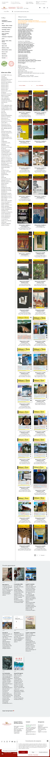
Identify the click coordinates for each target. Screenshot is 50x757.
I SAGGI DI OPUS (6, 139)
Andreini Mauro (44, 522)
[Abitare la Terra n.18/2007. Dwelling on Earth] (40, 448)
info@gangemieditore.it (31, 731)
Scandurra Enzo (28, 345)
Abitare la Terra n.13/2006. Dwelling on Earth (24, 404)
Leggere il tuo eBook (29, 3)
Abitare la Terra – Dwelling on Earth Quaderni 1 (24, 113)
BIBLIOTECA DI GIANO (6, 95)
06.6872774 (33, 727)
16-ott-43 (3, 76)
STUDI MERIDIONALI (5, 217)
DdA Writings (4, 114)
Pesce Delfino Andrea (40, 404)
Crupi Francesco (24, 200)
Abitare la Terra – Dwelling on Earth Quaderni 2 (24, 168)
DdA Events (3, 112)
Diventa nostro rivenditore (40, 3)
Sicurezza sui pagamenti (41, 725)
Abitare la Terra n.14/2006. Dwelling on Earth (40, 401)
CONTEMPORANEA (6, 110)
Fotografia (4, 43)
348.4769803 (32, 728)
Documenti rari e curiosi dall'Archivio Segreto (6, 122)
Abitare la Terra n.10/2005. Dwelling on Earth (40, 342)
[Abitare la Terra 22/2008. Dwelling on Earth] (40, 241)
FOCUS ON (6, 125)
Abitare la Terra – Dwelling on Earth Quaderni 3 (40, 168)
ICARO (2, 140)
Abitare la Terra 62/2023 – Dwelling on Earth (25, 282)
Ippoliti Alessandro (26, 312)
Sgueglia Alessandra (24, 522)
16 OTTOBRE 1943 (6, 75)
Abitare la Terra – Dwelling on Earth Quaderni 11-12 (24, 142)
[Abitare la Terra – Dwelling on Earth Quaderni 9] (24, 242)
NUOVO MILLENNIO (6, 166)
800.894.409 (28, 726)
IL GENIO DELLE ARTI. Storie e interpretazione (6, 143)
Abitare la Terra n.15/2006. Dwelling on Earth (24, 432)
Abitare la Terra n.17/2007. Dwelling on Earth (24, 460)
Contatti (3, 3)
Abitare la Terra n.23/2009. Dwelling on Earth (24, 546)
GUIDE (2, 129)
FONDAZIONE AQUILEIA (6, 125)
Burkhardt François (24, 285)
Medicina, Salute (5, 47)
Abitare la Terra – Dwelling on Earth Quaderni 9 (24, 254)
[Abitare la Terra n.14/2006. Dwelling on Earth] (40, 389)
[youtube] (12, 741)
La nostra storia (5, 2)
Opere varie (4, 45)
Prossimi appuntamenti (8, 565)
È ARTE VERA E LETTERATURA (4, 123)
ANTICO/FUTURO (6, 80)
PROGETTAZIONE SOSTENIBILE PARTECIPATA (6, 184)
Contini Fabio (44, 493)
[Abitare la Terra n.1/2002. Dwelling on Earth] (24, 327)
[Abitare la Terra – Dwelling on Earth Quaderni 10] (40, 100)
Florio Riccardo (43, 494)
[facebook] (2, 741)
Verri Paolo (39, 172)
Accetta (23, 752)
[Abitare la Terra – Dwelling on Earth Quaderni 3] (40, 156)
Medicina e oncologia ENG (6, 159)
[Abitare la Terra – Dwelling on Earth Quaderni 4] (24, 184)
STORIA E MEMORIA (6, 210)
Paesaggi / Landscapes (6, 171)
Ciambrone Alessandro (23, 172)
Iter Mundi (3, 148)
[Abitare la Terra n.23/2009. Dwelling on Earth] (24, 534)
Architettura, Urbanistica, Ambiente (7, 21)
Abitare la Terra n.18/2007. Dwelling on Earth (40, 460)
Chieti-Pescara (4, 102)
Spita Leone (44, 285)
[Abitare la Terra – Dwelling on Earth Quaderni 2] (24, 156)
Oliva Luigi (23, 314)
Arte (3, 23)
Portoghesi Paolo (26, 114)
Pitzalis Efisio (23, 115)
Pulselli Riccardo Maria (40, 463)
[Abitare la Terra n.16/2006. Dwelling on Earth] (40, 420)
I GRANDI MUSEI (4, 134)
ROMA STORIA (4, 199)
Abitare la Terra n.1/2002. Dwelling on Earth (25, 342)
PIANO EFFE (3, 177)
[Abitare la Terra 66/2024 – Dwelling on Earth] (40, 298)
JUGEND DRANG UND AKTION (5, 151)
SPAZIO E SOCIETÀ (6, 205)
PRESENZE (5, 181)
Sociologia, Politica (6, 29)
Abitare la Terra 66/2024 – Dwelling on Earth (40, 310)
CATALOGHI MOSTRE (5, 99)
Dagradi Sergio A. (40, 376)
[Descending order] (32, 85)
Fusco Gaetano (44, 435)
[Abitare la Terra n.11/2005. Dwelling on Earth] (24, 359)
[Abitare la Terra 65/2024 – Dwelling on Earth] (24, 298)
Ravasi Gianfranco (25, 284)
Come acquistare (29, 2)
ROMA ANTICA (6, 197)
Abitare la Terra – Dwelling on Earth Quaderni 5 (40, 197)
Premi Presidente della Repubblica (6, 179)
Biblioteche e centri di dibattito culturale (41, 2)
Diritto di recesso (41, 728)
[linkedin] (14, 741)
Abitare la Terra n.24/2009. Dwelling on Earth (40, 547)
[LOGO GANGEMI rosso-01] (4, 6)
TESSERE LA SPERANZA (6, 223)
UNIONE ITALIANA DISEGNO (5, 226)
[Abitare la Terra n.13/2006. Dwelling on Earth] (24, 390)
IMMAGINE (3, 144)
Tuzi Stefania (28, 376)
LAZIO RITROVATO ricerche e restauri (6, 153)
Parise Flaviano (43, 550)
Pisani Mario (26, 283)
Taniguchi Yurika (25, 229)
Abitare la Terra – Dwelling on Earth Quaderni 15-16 (40, 142)
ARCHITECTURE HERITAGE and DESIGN (6, 83)
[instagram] (7, 741)
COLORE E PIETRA (6, 109)
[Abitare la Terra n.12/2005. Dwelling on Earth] (40, 359)
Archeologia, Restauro (6, 27)
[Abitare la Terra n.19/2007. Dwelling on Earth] (24, 476)
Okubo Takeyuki (24, 116)
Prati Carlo (43, 284)
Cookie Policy (30, 754)
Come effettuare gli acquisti (42, 730)
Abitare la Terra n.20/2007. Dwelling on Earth (24, 519)
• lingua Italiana (20, 8)
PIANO (2, 176)
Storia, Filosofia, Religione (5, 34)
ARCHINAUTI (6, 81)
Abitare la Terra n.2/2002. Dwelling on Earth (40, 491)
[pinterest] (9, 741)
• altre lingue (25, 8)
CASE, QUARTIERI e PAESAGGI (5, 99)
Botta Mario (24, 463)
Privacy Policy (35, 754)
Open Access (4, 55)
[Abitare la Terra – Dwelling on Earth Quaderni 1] (24, 100)
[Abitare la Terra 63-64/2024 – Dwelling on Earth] (40, 269)
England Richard (37, 494)
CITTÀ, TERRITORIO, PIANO (7, 106)
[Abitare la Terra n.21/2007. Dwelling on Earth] (40, 506)
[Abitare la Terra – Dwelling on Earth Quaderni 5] (40, 184)
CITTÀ (2, 103)
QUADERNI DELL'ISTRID (6, 189)
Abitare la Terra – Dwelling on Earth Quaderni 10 (40, 113)
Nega (33, 752)
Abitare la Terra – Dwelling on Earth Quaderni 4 (24, 197)
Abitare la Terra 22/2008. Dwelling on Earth (40, 253)
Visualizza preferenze (43, 752)
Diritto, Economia (5, 31)
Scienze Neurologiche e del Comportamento (6, 202)
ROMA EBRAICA (6, 198)
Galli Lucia (40, 256)
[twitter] (4, 741)
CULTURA (3, 111)
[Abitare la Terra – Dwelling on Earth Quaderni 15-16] (40, 129)
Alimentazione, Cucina (7, 49)
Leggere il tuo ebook (42, 731)
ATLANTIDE (6, 94)
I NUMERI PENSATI (5, 135)
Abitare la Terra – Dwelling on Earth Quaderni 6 (24, 226)
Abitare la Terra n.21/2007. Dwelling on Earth (40, 519)
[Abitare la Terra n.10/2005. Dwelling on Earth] (40, 327)
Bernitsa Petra (23, 435)
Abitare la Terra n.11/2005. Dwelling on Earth (24, 373)
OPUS (2, 168)
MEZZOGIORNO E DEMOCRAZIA (5, 165)
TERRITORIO (3, 222)
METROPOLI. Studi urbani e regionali (6, 163)
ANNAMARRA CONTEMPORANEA (5, 78)
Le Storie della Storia (5, 155)
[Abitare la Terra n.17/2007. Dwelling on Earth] (24, 448)
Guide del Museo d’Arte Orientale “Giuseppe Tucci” (6, 132)
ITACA (6, 148)
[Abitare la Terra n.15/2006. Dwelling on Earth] (24, 420)
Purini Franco (24, 491)
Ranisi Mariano (44, 345)
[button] (47, 741)
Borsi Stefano (39, 493)
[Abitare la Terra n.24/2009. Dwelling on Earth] (40, 534)
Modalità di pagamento (43, 727)
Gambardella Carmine (26, 143)
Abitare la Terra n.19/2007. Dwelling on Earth (24, 488)
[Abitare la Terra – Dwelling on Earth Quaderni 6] (24, 213)
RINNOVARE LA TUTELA (6, 195)
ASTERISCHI (3, 92)
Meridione (4, 53)
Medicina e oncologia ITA (6, 161)
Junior (3, 38)
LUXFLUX (5, 158)
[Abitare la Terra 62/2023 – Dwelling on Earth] (24, 269)
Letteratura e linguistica (7, 36)
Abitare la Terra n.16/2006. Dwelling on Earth (40, 432)
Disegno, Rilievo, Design (7, 25)
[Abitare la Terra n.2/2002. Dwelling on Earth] (40, 477)
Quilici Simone (28, 314)
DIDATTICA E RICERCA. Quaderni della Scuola (6, 117)
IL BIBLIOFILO (4, 141)
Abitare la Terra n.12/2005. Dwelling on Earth (40, 373)
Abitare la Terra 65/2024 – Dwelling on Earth (25, 310)
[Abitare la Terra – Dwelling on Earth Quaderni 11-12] (24, 129)
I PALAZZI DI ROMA (6, 138)
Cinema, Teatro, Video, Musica (7, 41)
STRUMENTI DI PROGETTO (6, 212)
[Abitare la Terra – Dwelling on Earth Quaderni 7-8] (40, 213)
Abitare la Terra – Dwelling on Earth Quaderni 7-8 (40, 226)
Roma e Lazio (5, 51)
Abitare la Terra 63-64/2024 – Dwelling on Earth (40, 282)
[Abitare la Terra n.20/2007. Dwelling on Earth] (24, 506)
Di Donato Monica (27, 408)
